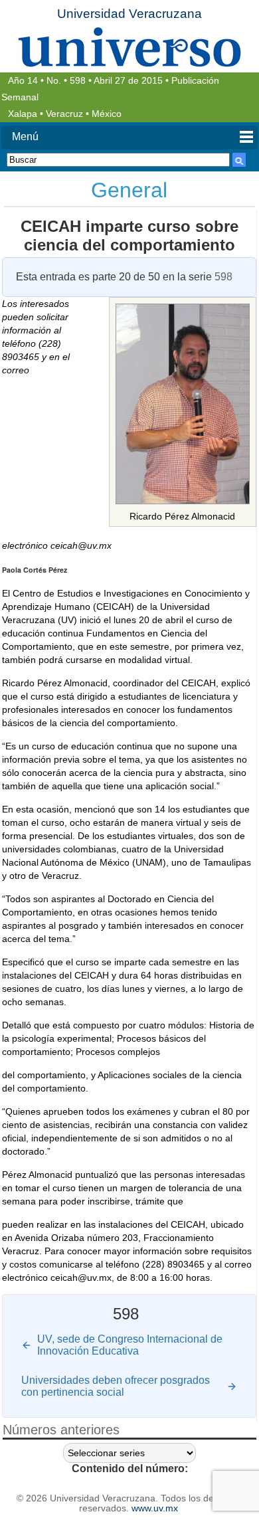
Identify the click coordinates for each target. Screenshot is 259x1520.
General (129, 190)
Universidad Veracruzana (129, 14)
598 (78, 81)
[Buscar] (239, 160)
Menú (25, 136)
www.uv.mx (154, 1508)
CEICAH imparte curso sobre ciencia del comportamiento (129, 235)
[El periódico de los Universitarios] (129, 47)
